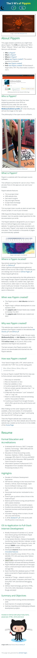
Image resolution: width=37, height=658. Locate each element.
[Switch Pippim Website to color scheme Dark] (2, 8)
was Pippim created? (14, 59)
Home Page (10, 425)
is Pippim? (10, 53)
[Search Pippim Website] (22, 7)
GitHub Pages (23, 653)
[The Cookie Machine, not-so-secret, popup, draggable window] (35, 8)
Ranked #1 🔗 (15, 518)
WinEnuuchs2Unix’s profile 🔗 (11, 109)
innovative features (11, 552)
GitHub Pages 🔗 (26, 272)
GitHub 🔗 (11, 265)
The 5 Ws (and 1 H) (22, 33)
